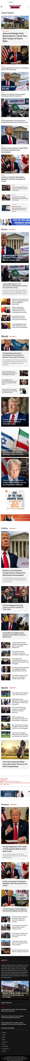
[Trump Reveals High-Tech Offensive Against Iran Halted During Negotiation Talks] (24, 373)
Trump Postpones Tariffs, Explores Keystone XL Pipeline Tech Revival (20, 198)
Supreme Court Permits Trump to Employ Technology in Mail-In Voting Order (15, 257)
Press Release (5, 1046)
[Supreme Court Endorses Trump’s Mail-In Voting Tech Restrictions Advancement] (15, 135)
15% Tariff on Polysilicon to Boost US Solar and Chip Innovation (20, 935)
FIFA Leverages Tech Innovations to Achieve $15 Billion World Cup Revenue (20, 718)
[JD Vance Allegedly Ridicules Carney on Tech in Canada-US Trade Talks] (6, 188)
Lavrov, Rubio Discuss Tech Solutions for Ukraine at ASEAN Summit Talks (20, 677)
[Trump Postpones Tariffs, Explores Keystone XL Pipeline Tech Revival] (6, 197)
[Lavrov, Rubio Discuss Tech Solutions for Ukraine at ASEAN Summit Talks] (5, 677)
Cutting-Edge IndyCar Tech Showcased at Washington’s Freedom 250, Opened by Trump (15, 286)
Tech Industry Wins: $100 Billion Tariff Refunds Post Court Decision (20, 943)
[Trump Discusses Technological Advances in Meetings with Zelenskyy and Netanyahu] (5, 661)
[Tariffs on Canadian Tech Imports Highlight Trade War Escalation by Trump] (15, 164)
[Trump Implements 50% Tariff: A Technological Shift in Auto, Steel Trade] (15, 55)
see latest (12, 229)
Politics (3, 1037)
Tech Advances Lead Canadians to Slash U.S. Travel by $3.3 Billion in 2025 (20, 653)
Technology (4, 1041)
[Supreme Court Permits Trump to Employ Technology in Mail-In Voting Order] (15, 81)
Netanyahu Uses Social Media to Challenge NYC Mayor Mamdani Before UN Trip (20, 669)
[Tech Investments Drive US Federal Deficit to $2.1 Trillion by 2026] (5, 927)
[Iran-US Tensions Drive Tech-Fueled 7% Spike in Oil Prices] (5, 951)
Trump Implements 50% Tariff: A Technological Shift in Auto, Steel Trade (15, 849)
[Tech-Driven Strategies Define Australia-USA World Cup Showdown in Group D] (5, 734)
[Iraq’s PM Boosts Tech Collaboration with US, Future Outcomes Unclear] (5, 318)
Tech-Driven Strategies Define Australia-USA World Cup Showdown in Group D (20, 734)
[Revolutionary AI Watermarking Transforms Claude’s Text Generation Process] (6, 208)
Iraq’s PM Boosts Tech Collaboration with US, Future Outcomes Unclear (19, 318)
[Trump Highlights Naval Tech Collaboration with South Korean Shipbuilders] (5, 326)
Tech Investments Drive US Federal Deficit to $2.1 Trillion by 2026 (19, 927)
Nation (3, 1035)
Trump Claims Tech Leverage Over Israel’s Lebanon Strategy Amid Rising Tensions (9, 391)
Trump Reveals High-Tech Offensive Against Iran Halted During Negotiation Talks (9, 373)
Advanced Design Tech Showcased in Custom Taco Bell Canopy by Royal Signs (15, 995)
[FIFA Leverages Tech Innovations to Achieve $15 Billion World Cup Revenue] (5, 719)
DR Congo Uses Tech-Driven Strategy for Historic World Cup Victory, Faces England (20, 726)
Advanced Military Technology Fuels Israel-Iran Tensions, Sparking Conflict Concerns (15, 452)
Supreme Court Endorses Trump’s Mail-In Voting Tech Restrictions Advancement (14, 150)
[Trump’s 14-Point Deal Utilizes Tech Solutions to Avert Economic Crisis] (15, 412)
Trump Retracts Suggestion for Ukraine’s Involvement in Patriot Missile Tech (14, 635)
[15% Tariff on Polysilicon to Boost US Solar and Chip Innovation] (5, 935)
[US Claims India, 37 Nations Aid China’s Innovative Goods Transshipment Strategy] (5, 919)
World (3, 1039)
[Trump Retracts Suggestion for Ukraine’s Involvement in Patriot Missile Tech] (15, 622)
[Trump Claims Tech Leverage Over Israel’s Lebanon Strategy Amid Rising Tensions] (24, 391)
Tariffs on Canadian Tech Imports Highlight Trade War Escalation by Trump (13, 179)
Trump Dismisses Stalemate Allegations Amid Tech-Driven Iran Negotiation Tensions (14, 482)
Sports (4, 687)
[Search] (28, 6)
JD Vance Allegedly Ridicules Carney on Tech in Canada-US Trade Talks (20, 189)
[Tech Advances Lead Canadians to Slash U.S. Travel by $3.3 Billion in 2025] (5, 653)
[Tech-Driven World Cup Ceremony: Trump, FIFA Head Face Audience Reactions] (5, 710)
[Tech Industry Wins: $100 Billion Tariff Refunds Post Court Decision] (5, 943)
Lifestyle (4, 1050)
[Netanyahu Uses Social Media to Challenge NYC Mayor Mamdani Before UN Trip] (5, 669)
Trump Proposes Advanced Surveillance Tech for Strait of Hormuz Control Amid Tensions (14, 355)
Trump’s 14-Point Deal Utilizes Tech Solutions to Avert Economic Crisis (14, 422)
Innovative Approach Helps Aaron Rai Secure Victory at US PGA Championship (15, 764)
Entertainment (5, 1048)
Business (5, 804)
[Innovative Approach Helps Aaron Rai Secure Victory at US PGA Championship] (15, 754)
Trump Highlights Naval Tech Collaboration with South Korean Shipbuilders (20, 325)
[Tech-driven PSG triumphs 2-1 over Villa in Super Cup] (5, 694)
